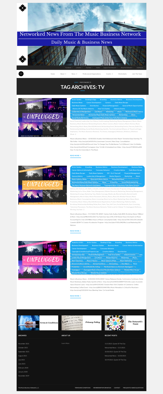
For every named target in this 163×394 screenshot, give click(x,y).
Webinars (119, 131)
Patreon (132, 126)
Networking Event (107, 126)
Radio (134, 202)
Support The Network (109, 67)
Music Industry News (79, 179)
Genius (138, 183)
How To (112, 118)
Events (99, 259)
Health (82, 186)
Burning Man (74, 256)
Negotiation (106, 202)
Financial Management (110, 106)
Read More (74, 155)
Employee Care (104, 113)
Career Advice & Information (82, 170)
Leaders (113, 186)
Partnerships (123, 267)
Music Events (82, 264)
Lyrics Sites (82, 191)
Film (99, 116)
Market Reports (115, 176)
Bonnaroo (128, 254)
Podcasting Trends (76, 269)
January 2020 (23, 372)
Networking (123, 115)
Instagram (123, 118)
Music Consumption (84, 199)
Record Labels (102, 269)
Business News (77, 102)
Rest (99, 204)
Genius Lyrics (75, 186)
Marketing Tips (90, 194)
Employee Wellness (117, 113)
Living (129, 189)
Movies (104, 196)
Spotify (105, 129)
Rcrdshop (73, 204)
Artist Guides (76, 99)
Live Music (98, 112)
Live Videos (94, 121)
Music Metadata (104, 264)
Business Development (134, 99)
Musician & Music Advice (134, 112)
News (133, 115)
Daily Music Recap (135, 170)
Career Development (93, 102)
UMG (72, 274)
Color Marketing (124, 111)
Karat (139, 118)
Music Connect (119, 124)
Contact (117, 388)
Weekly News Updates (99, 273)
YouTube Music (124, 274)
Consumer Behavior (103, 170)
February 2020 (23, 368)
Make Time (91, 191)
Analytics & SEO (77, 242)
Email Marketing (121, 183)
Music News (83, 126)
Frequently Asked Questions (133, 388)
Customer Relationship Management (89, 183)
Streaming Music (92, 272)
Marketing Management (134, 191)
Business (90, 111)
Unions (104, 131)
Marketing (109, 112)
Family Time (132, 183)
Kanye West (80, 261)
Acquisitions (76, 178)
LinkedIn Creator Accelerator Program (112, 189)
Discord (92, 113)
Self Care (113, 204)
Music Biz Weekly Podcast (122, 196)
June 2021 (21, 364)
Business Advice (116, 99)
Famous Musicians (109, 259)
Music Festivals (92, 264)
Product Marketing (117, 202)
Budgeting (83, 111)
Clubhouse (140, 67)
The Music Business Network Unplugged (118, 267)
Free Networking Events (92, 118)
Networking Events (121, 126)
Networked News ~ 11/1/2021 (115, 348)
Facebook (68, 67)
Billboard (75, 111)
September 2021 (23, 352)
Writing (73, 209)
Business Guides (98, 245)
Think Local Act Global (115, 207)
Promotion (114, 182)
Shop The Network (126, 67)
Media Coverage (102, 194)
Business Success (76, 181)
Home (76, 82)
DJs (97, 113)
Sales (117, 269)
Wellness (127, 131)
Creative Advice (119, 170)
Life (133, 186)
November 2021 (23, 344)
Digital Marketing (108, 183)
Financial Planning (130, 116)
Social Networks (122, 204)
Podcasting (132, 267)
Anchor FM (100, 254)
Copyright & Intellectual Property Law (85, 251)
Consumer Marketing (105, 181)
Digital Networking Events (79, 113)
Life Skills (88, 189)
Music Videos (83, 202)
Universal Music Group (82, 274)
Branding (103, 99)
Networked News (79, 115)
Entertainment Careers (132, 113)
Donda (139, 256)
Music (119, 112)
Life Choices (80, 189)
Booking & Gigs (90, 99)
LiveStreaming (104, 121)
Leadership (85, 121)
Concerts (122, 256)
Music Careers (108, 124)
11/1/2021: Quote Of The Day (115, 344)
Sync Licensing (134, 204)
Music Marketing (119, 199)
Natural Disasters (97, 267)
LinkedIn (78, 67)
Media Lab (111, 194)
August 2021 (22, 356)
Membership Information (102, 388)
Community (134, 111)
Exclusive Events (91, 116)
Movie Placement (95, 196)
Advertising (86, 254)
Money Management (124, 121)
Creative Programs (124, 181)
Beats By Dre (119, 254)
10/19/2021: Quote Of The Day (115, 360)
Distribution (94, 106)
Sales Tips (105, 204)
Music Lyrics (108, 199)
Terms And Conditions (82, 388)
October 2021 (23, 348)
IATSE (118, 118)
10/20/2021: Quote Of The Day (115, 352)
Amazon (93, 254)
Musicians (86, 267)
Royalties (110, 269)
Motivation (128, 261)
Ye (111, 274)
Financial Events (118, 116)
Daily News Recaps (121, 102)
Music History (130, 124)
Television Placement (77, 207)
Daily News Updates (79, 106)
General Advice (77, 176)
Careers (108, 102)
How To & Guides (104, 109)
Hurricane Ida (121, 259)
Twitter (98, 67)
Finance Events (106, 116)
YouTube (88, 67)
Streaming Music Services (108, 272)
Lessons (128, 186)
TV (101, 131)
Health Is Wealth (92, 186)
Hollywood (105, 118)
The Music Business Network (88, 131)
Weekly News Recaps (79, 273)
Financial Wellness (76, 118)
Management (99, 191)
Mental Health (121, 194)
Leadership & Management (81, 112)
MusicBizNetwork (94, 126)
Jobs (140, 255)
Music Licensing (97, 199)
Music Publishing (126, 264)
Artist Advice (109, 254)
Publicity (128, 202)
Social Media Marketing (94, 129)
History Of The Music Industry (83, 109)
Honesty (101, 186)
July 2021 (21, 360)
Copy (115, 181)
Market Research (111, 191)
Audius (84, 178)
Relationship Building (77, 129)
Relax (95, 204)
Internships (132, 118)
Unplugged (112, 131)
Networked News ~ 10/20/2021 (115, 356)
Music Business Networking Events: (89, 124)
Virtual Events (105, 274)
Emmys (80, 259)
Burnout (105, 178)
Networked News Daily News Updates (102, 115)
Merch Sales (84, 196)
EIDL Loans (74, 259)
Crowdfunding (131, 256)
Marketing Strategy (77, 194)
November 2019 (23, 376)
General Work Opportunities (132, 106)
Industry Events (119, 109)
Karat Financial (75, 121)
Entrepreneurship (78, 255)
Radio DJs (138, 126)
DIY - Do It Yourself (113, 173)
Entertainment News (77, 116)
